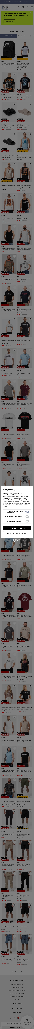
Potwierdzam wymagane (17, 533)
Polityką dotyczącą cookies (19, 498)
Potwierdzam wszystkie (17, 528)
